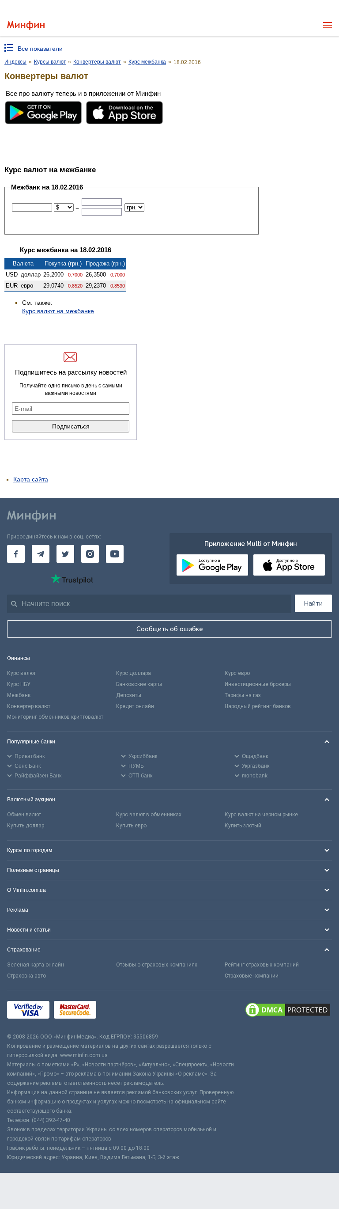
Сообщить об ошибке (169, 629)
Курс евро (237, 673)
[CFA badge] (120, 1011)
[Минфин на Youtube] (115, 554)
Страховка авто (26, 976)
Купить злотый (243, 825)
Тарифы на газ (243, 695)
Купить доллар (25, 825)
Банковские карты (139, 684)
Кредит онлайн (135, 706)
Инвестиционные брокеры (258, 684)
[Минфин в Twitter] (65, 554)
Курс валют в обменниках (148, 814)
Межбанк (18, 695)
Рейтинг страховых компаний (262, 965)
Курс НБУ (18, 684)
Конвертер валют (28, 706)
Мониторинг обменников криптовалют (55, 717)
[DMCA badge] (288, 1011)
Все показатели (40, 48)
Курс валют (21, 673)
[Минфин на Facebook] (16, 554)
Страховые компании (252, 976)
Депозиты (128, 695)
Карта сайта (30, 479)
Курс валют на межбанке (58, 311)
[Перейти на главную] (26, 25)
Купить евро (131, 825)
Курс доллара (133, 673)
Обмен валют (24, 814)
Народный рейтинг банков (258, 706)
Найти (313, 603)
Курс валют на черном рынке (261, 814)
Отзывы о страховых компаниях (156, 965)
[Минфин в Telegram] (40, 554)
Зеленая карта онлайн (35, 965)
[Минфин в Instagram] (90, 554)
